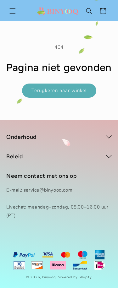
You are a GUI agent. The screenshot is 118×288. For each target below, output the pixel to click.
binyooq (49, 277)
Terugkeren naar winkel (59, 90)
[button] (13, 11)
